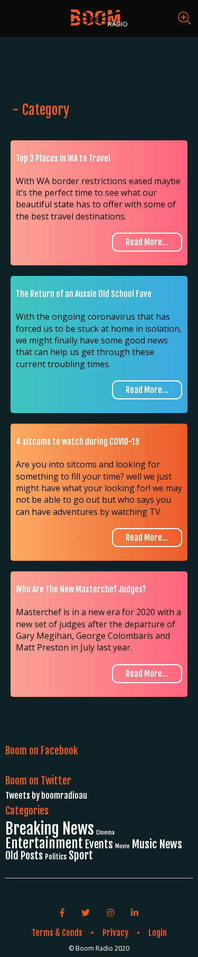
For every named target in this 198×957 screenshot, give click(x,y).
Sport (81, 855)
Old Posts (24, 855)
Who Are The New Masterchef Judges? (81, 589)
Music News (157, 844)
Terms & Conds (57, 932)
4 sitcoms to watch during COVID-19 (77, 441)
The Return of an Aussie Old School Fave (84, 294)
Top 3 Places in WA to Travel (63, 158)
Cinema (105, 832)
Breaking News (49, 828)
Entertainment (44, 843)
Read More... (147, 242)
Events (99, 844)
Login (157, 932)
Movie (122, 846)
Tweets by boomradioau (46, 795)
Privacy (115, 932)
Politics (56, 857)
